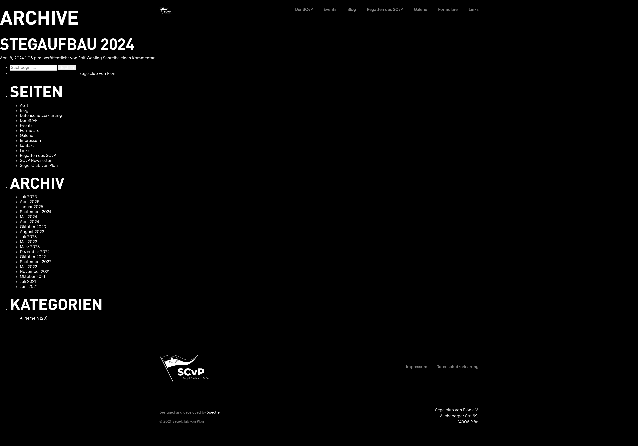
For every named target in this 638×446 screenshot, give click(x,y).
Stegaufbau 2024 (67, 43)
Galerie (420, 10)
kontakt (27, 146)
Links (473, 10)
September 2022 (35, 262)
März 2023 (30, 247)
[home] (166, 10)
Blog (351, 10)
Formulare (448, 10)
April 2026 (29, 202)
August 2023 (32, 232)
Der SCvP (304, 10)
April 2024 (29, 222)
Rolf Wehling (90, 58)
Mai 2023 (28, 242)
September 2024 (35, 212)
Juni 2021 (28, 287)
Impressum (30, 141)
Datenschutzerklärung (41, 116)
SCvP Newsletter (35, 161)
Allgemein (29, 318)
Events (330, 10)
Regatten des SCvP (385, 10)
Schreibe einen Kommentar (129, 58)
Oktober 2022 (33, 257)
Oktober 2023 (33, 227)
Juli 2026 (28, 197)
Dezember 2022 (35, 252)
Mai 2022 (28, 267)
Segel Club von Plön (39, 166)
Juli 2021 (28, 282)
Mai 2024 (28, 217)
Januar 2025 (31, 207)
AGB (24, 106)
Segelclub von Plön (97, 74)
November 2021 (35, 272)
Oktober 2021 (32, 277)
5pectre (213, 412)
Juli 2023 (28, 237)
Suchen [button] (67, 68)
